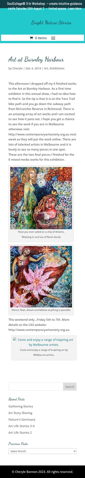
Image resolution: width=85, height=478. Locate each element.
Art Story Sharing (20, 413)
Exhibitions (57, 68)
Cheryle (17, 68)
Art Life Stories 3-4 (21, 426)
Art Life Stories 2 (20, 432)
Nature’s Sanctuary (21, 419)
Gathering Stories (20, 406)
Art (46, 68)
